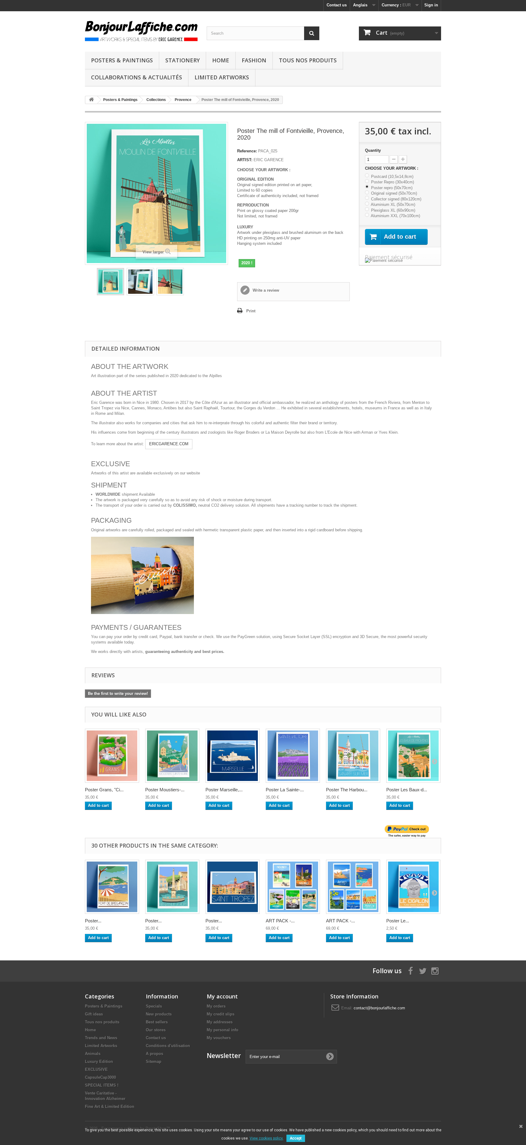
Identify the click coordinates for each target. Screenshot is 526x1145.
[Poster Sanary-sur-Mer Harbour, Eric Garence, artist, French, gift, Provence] (353, 756)
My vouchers (219, 1038)
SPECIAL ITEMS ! (101, 1085)
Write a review (265, 290)
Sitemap (153, 1061)
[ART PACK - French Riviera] (353, 887)
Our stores (156, 1030)
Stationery (182, 60)
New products (159, 1014)
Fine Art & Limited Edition (109, 1106)
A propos (154, 1053)
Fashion (254, 60)
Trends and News (101, 1038)
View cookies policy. (266, 1138)
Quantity (373, 150)
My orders (216, 1006)
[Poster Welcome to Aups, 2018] (172, 887)
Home (220, 60)
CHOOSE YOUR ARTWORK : (392, 168)
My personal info (222, 1030)
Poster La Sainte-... (285, 789)
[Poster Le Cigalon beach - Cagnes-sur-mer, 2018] (413, 887)
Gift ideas (94, 1014)
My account (222, 996)
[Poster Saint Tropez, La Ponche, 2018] (232, 887)
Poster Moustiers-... (164, 789)
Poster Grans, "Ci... (104, 789)
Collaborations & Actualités (136, 77)
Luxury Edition (99, 1061)
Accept (296, 1138)
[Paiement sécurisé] (400, 260)
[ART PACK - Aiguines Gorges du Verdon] (293, 887)
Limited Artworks (222, 77)
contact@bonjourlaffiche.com (379, 1008)
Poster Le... (397, 920)
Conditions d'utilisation (168, 1045)
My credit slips (220, 1014)
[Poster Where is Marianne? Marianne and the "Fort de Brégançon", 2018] (112, 887)
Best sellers (157, 1022)
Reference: (247, 151)
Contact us (337, 5)
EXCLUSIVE (96, 1069)
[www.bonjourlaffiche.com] (141, 30)
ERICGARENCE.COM (168, 444)
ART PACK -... (280, 920)
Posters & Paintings (122, 60)
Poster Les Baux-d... (406, 789)
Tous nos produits (308, 60)
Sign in (431, 5)
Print (250, 311)
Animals (92, 1053)
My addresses (220, 1022)
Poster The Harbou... (346, 789)
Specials (154, 1006)
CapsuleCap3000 (100, 1077)
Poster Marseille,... (224, 789)
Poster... (93, 920)
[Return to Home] (91, 100)
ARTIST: (244, 160)
